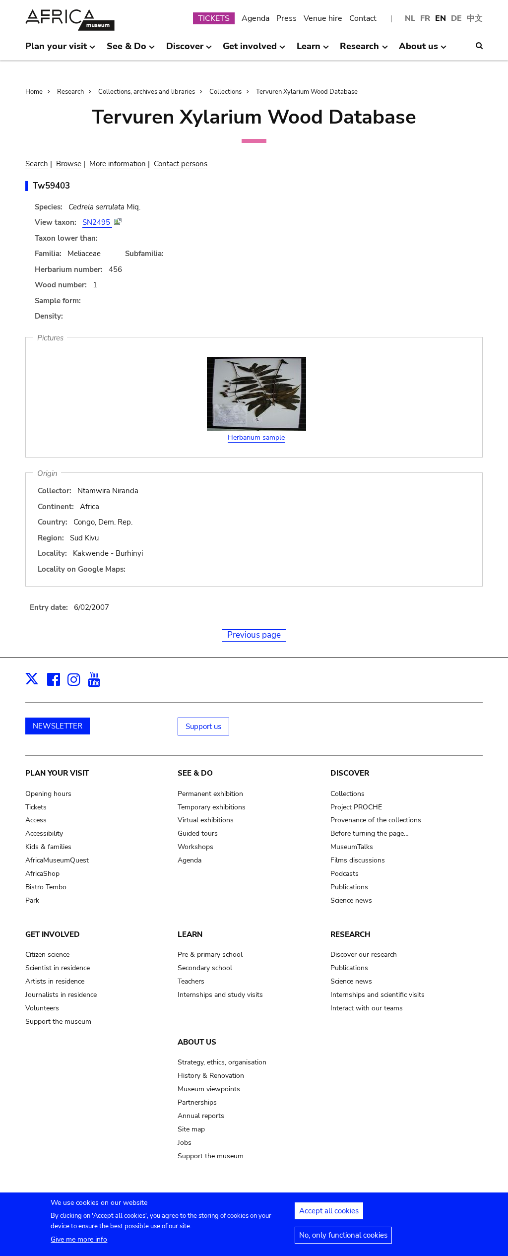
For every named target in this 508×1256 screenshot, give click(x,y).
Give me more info (79, 1239)
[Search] (479, 46)
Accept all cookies (329, 1211)
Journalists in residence (61, 994)
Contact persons (180, 164)
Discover (349, 773)
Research (70, 91)
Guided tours (198, 833)
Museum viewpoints (209, 1089)
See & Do (195, 773)
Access (36, 820)
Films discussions (357, 860)
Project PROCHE (356, 807)
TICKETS (214, 18)
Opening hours (48, 793)
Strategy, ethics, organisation (222, 1062)
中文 (475, 18)
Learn (190, 934)
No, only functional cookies (343, 1235)
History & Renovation (211, 1075)
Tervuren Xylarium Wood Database (307, 91)
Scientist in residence (57, 968)
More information (117, 164)
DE (456, 18)
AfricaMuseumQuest (57, 860)
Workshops (195, 847)
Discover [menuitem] (184, 50)
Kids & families (48, 847)
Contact (363, 18)
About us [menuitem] (418, 50)
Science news (351, 900)
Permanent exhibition (210, 793)
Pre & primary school (210, 954)
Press (286, 18)
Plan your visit (57, 773)
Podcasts (344, 873)
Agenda (255, 18)
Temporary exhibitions (212, 807)
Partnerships (197, 1102)
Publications (349, 887)
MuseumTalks (351, 847)
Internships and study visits (220, 994)
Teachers (191, 981)
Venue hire (323, 18)
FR (425, 18)
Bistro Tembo (45, 887)
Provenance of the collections (375, 820)
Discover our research (363, 954)
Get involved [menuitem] (250, 50)
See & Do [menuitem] (126, 50)
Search (36, 164)
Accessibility (44, 833)
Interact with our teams (366, 1008)
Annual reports (201, 1116)
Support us (203, 726)
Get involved (52, 934)
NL (410, 18)
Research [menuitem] (359, 50)
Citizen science (47, 954)
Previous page (254, 635)
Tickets (36, 807)
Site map (191, 1129)
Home (34, 91)
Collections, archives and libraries (146, 91)
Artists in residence (54, 981)
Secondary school (205, 968)
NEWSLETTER (57, 726)
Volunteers (42, 1008)
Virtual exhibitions (206, 820)
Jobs (184, 1142)
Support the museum (58, 1021)
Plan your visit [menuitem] (56, 50)
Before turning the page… (369, 833)
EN (440, 18)
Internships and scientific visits (377, 994)
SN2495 (97, 222)
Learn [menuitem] (308, 50)
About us (197, 1042)
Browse (68, 164)
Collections (225, 91)
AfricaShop (42, 873)
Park (32, 900)
